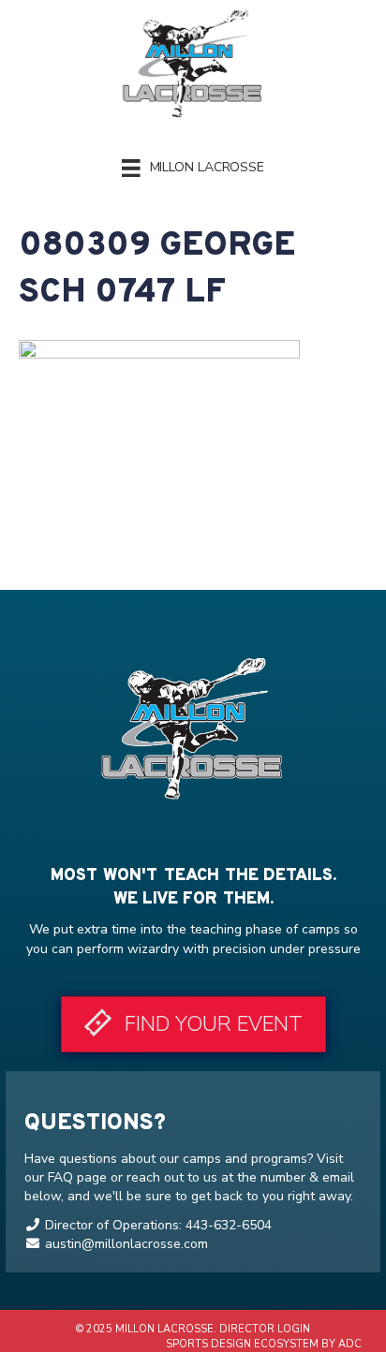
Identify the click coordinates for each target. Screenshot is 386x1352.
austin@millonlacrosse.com (126, 1244)
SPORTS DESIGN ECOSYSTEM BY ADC (262, 1344)
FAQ (60, 1177)
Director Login (264, 1329)
